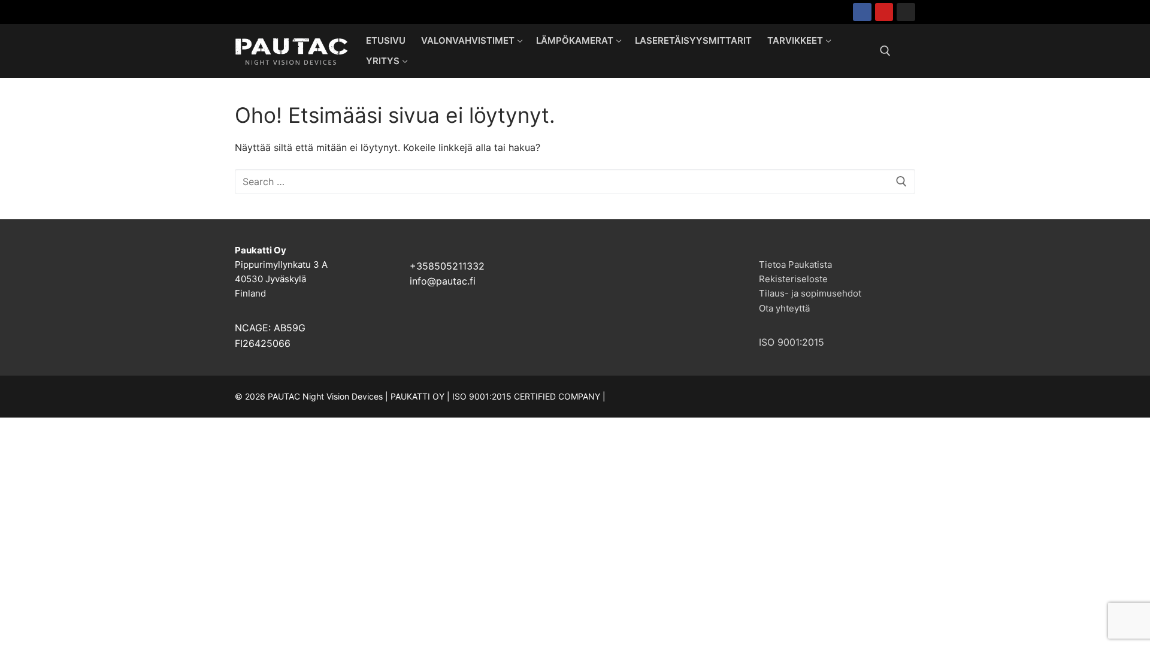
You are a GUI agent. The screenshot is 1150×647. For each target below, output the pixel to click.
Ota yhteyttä (784, 308)
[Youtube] (884, 12)
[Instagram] (906, 12)
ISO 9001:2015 (791, 342)
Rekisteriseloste (793, 279)
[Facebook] (862, 12)
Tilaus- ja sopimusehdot (810, 293)
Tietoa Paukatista (795, 264)
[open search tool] (885, 51)
